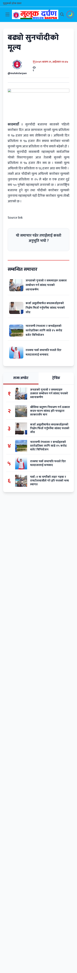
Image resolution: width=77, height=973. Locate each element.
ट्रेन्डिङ (56, 378)
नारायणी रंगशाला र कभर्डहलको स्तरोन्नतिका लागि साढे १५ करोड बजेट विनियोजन (44, 330)
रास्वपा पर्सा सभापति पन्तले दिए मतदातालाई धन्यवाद (43, 352)
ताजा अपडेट (20, 378)
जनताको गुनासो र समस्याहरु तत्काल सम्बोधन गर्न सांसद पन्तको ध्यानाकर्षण (46, 285)
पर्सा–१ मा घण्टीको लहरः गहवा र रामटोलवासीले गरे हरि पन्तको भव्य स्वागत (49, 480)
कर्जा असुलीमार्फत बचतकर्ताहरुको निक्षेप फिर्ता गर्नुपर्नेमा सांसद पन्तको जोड (45, 308)
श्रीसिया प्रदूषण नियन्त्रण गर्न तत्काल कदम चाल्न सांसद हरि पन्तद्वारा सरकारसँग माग (50, 411)
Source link (15, 218)
